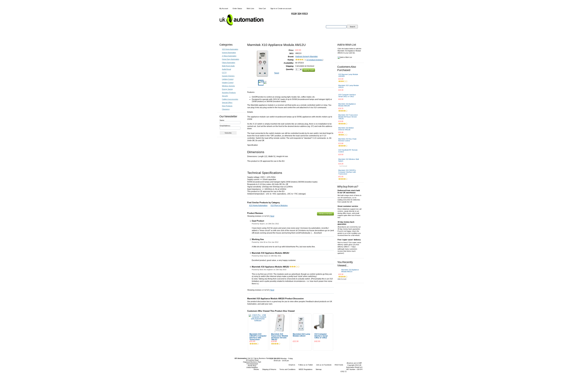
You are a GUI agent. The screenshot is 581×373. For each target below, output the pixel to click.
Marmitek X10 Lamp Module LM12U (301, 335)
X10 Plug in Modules (279, 205)
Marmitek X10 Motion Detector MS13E (346, 129)
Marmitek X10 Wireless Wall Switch (348, 160)
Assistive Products (229, 92)
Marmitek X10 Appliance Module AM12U (350, 270)
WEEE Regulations (305, 369)
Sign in (272, 8)
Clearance (226, 109)
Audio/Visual (226, 69)
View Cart (262, 8)
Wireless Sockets (228, 86)
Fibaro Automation (228, 62)
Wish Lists (250, 8)
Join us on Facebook (324, 365)
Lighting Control (227, 79)
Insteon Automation (229, 52)
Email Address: (225, 126)
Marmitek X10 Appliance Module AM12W (347, 105)
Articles (256, 369)
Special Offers (227, 102)
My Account (223, 8)
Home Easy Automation (230, 59)
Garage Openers (228, 76)
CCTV (224, 72)
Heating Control (227, 82)
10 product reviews (315, 60)
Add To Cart (258, 347)
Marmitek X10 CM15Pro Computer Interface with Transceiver (258, 336)
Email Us (292, 365)
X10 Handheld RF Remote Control (348, 151)
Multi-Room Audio (228, 66)
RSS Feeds (339, 365)
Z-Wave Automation (229, 56)
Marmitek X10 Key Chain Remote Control (347, 140)
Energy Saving (227, 89)
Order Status (237, 8)
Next (272, 216)
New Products (227, 106)
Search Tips (352, 30)
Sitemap (319, 369)
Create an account (284, 8)
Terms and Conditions (287, 369)
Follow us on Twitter (305, 365)
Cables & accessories (230, 99)
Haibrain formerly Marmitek (306, 56)
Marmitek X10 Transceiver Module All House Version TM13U (279, 336)
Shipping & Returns (269, 369)
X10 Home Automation (230, 49)
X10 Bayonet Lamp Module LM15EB (348, 75)
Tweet (276, 73)
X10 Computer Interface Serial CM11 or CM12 (321, 336)
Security (225, 96)
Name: (222, 120)
